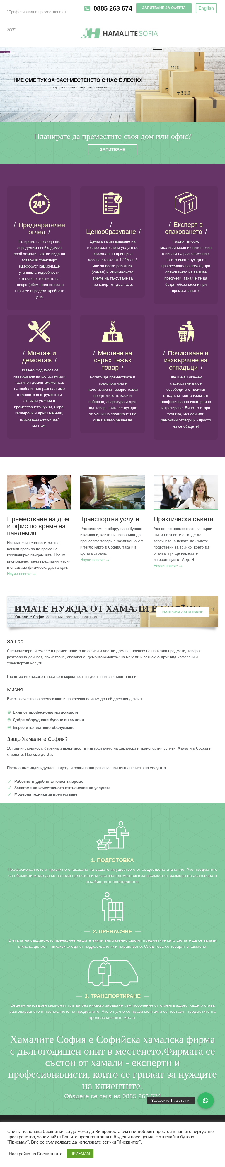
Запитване (112, 149)
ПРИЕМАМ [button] (80, 1153)
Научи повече (19, 574)
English (206, 8)
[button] (205, 1100)
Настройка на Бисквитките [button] (35, 1153)
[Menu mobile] (157, 48)
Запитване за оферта (164, 8)
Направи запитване (182, 612)
